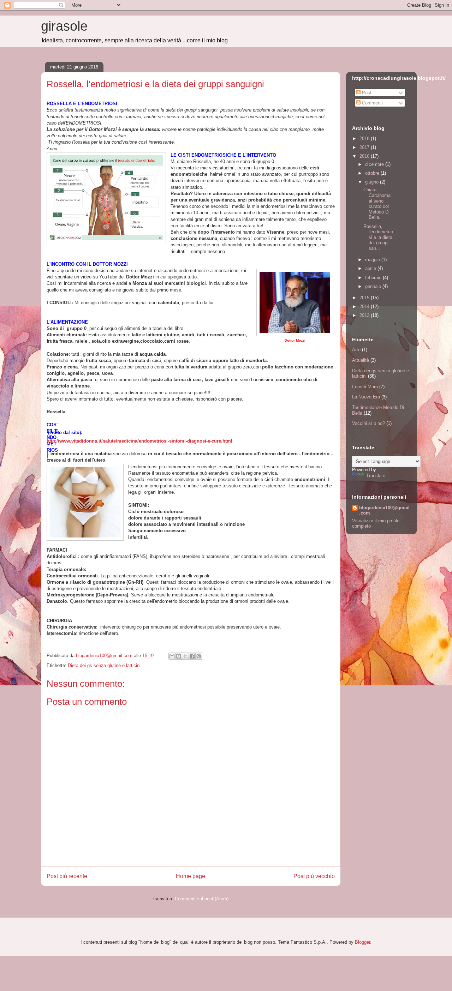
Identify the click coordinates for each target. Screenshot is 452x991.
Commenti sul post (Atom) (201, 898)
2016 (365, 156)
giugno (372, 182)
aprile (371, 268)
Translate (375, 475)
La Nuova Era (366, 397)
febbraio (374, 277)
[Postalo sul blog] (178, 656)
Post (366, 92)
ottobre (373, 173)
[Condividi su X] (185, 656)
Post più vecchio (314, 876)
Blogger (362, 942)
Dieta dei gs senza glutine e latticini (104, 665)
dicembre (375, 164)
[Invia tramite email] (172, 656)
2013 (365, 315)
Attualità (360, 360)
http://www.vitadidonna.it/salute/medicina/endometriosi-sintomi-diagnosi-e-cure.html (139, 441)
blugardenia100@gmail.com (384, 510)
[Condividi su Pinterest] (198, 656)
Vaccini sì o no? (368, 423)
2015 (365, 297)
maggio (373, 259)
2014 (365, 306)
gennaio (373, 286)
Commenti (372, 103)
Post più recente (67, 876)
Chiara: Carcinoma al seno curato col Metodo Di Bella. (377, 203)
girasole (64, 26)
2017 (365, 147)
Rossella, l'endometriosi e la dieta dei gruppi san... (378, 237)
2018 (365, 138)
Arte (356, 349)
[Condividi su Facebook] (192, 656)
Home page (190, 876)
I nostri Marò (365, 386)
